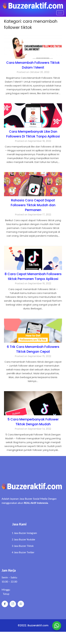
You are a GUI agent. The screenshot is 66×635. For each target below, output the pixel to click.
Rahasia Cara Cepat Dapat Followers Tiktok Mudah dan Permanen (33, 205)
